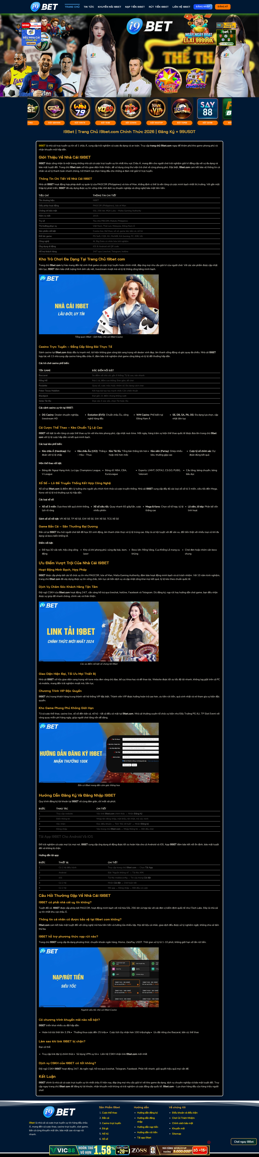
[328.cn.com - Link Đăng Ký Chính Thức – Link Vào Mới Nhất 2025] (44, 6)
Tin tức (89, 6)
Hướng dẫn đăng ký (147, 1112)
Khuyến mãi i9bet (109, 6)
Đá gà (105, 1128)
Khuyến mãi (178, 1128)
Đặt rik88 (229, 123)
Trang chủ (72, 6)
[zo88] (170, 1150)
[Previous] (9, 55)
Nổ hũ (105, 1133)
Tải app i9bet (144, 1137)
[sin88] (31, 25)
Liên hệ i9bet (181, 6)
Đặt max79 (127, 123)
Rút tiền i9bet (159, 6)
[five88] (226, 25)
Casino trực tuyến (111, 1123)
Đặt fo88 (203, 123)
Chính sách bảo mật (182, 1123)
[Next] (250, 55)
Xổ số (105, 1139)
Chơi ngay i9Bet (244, 1142)
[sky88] (31, 38)
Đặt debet (153, 123)
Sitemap (176, 1133)
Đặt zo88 (76, 123)
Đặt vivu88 (178, 123)
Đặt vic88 (50, 123)
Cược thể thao (109, 1112)
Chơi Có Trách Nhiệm (183, 1118)
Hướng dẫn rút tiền (147, 1132)
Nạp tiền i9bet (135, 6)
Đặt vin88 (102, 123)
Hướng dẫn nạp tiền (147, 1127)
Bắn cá (105, 1118)
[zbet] (226, 38)
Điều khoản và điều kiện (185, 1112)
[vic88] (89, 1150)
